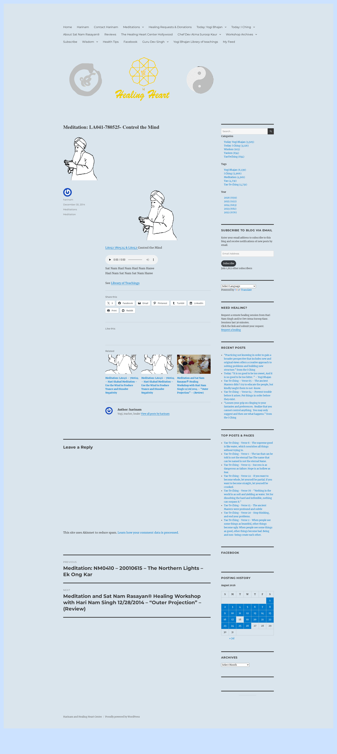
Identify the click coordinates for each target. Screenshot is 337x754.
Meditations (131, 27)
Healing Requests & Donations (170, 27)
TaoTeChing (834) (234, 156)
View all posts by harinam (155, 413)
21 (262, 619)
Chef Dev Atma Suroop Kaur (197, 34)
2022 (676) (230, 212)
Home (67, 27)
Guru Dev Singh (153, 41)
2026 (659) (230, 197)
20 (254, 619)
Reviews (110, 34)
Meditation (69, 214)
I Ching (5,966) (233, 173)
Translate (246, 289)
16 (225, 619)
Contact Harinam (106, 27)
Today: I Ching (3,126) (236, 145)
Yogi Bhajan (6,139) (235, 169)
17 (232, 619)
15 (270, 613)
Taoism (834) (231, 153)
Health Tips (111, 41)
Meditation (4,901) (234, 177)
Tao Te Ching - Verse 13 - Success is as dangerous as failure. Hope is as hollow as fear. (247, 468)
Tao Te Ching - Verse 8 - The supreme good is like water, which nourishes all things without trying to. (248, 446)
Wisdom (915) (232, 149)
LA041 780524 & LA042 (121, 247)
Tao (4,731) (230, 180)
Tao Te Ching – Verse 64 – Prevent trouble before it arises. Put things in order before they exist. (248, 395)
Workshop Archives (239, 34)
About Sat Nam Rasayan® (81, 34)
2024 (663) (230, 205)
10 (232, 613)
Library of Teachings (125, 283)
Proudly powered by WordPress (122, 716)
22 (270, 619)
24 (232, 625)
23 (225, 625)
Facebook (130, 41)
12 (247, 613)
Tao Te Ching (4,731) (235, 184)
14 (262, 613)
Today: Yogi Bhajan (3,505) (239, 142)
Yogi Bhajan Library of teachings (195, 41)
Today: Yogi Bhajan (210, 27)
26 (247, 625)
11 (240, 613)
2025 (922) (230, 201)
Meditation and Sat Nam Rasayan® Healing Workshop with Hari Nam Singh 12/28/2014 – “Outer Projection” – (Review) (192, 385)
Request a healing (231, 329)
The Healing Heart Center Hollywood (147, 34)
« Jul (231, 638)
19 (247, 619)
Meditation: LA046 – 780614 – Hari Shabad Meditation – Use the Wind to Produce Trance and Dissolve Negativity (121, 385)
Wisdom (88, 41)
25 (240, 625)
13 (255, 613)
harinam (68, 199)
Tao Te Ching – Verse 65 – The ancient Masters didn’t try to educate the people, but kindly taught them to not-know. (248, 384)
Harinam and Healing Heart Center (82, 716)
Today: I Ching (241, 27)
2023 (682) (230, 208)
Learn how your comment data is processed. (148, 532)
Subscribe (70, 41)
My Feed (229, 41)
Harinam (83, 27)
